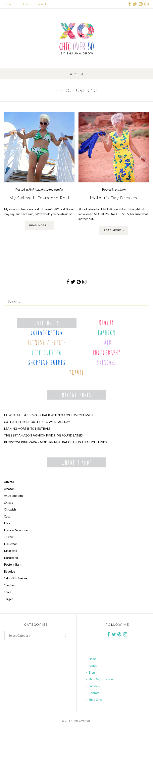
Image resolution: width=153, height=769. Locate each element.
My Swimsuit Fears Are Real (39, 197)
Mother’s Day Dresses (113, 197)
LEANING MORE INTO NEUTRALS (27, 428)
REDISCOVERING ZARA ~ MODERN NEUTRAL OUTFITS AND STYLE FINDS (55, 442)
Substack (94, 686)
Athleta (9, 482)
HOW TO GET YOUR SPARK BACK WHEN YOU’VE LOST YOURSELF (49, 415)
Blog (92, 672)
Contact (94, 693)
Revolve (9, 571)
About (93, 665)
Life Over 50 (26, 4)
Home (92, 659)
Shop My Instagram (101, 679)
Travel (41, 4)
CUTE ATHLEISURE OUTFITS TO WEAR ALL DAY (37, 422)
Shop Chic (95, 699)
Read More (38, 225)
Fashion (9, 4)
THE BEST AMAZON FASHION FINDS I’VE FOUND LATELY (43, 435)
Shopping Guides (51, 189)
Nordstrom (11, 557)
